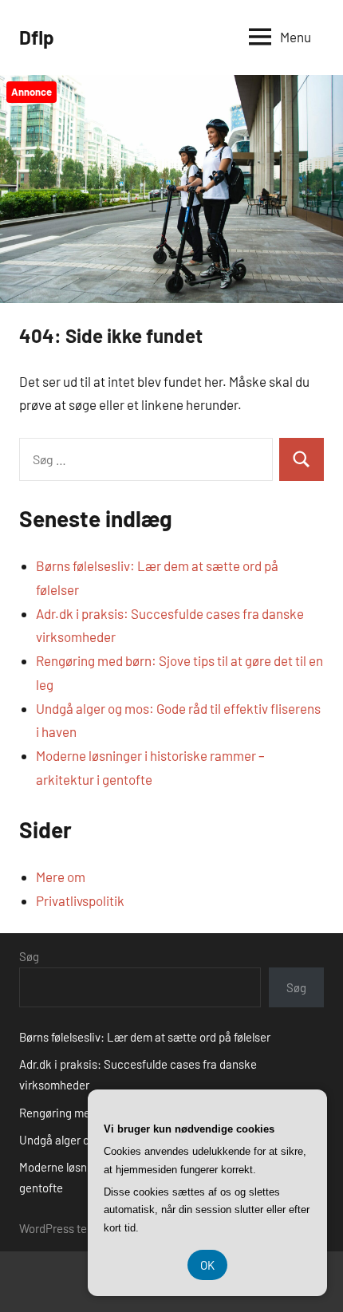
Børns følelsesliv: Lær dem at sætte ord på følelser (144, 1037)
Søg (29, 956)
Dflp (36, 37)
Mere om (60, 877)
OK (207, 1265)
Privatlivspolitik (80, 900)
